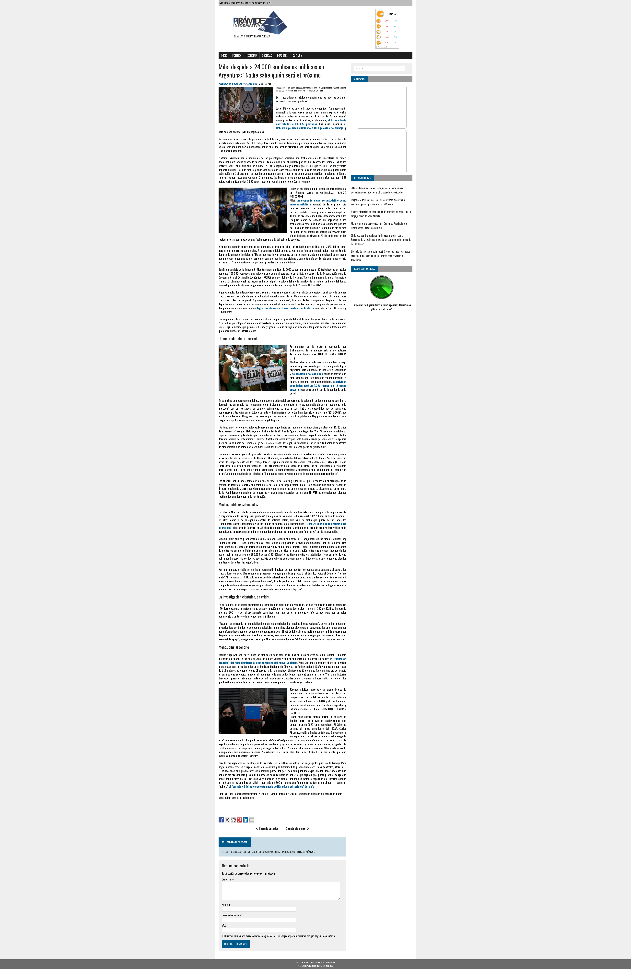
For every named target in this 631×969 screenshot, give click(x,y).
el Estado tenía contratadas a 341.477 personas (311, 122)
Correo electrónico (231, 915)
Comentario (228, 879)
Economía (251, 55)
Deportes (282, 55)
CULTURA (297, 55)
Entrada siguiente (295, 829)
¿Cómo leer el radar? (382, 309)
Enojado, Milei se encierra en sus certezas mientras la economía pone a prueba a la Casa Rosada (378, 202)
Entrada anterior (268, 829)
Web (224, 925)
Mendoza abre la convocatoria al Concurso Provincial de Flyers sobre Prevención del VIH (379, 226)
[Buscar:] (379, 68)
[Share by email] (251, 820)
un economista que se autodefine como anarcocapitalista (318, 202)
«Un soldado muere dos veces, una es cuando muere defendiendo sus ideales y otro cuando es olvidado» (377, 190)
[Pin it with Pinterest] (239, 820)
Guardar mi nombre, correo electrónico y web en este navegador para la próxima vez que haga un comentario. (280, 936)
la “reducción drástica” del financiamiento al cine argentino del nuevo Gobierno (282, 661)
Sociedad (267, 55)
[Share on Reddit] (233, 820)
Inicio (224, 55)
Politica (236, 55)
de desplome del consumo (307, 374)
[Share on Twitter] (227, 820)
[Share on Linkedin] (245, 820)
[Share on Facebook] (221, 820)
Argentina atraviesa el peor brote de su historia (285, 308)
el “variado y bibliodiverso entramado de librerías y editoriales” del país (271, 786)
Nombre (226, 905)
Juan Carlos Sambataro (245, 83)
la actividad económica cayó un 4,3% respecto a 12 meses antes (318, 386)
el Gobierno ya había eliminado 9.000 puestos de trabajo (311, 126)
